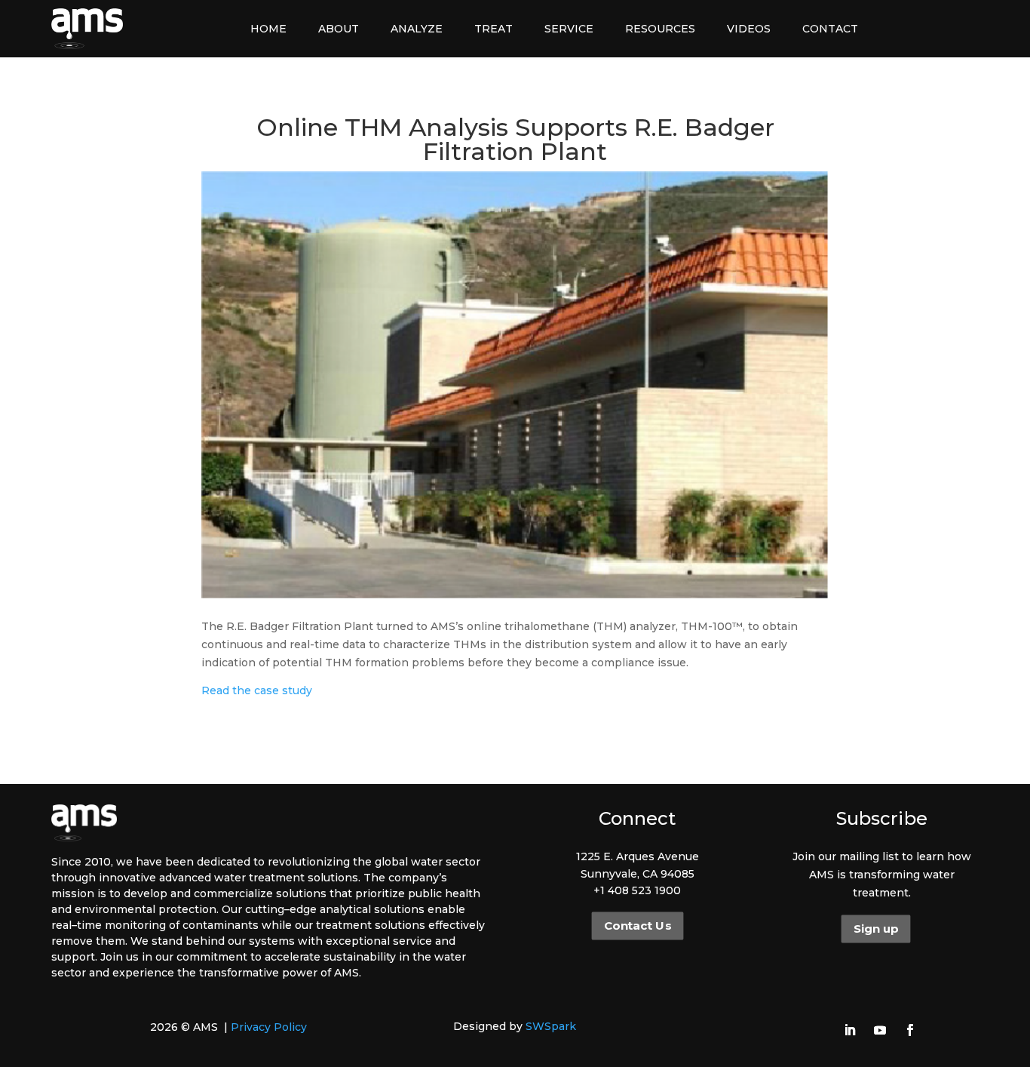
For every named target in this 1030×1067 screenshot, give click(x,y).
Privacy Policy (269, 1027)
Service (568, 28)
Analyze (417, 28)
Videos (749, 28)
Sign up (876, 929)
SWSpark (551, 1026)
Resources (660, 28)
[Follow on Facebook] (910, 1030)
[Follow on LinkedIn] (850, 1030)
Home (268, 28)
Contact (830, 28)
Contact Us (636, 926)
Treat (493, 28)
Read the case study (256, 690)
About (338, 28)
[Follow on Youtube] (880, 1030)
